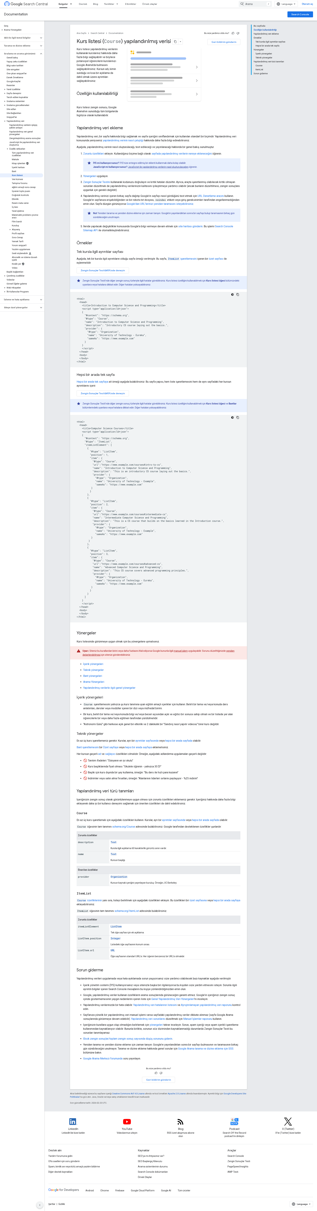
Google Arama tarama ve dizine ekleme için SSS (205, 1048)
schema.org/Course (123, 826)
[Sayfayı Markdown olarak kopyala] (175, 41)
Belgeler (63, 3)
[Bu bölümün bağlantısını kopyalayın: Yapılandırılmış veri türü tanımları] (137, 791)
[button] (21, 30)
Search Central (35, 4)
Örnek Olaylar (145, 1177)
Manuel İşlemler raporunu (197, 1018)
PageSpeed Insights (238, 1166)
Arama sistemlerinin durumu (153, 1166)
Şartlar (51, 1204)
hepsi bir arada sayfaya (138, 747)
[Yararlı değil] (237, 33)
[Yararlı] (232, 33)
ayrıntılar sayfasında (146, 740)
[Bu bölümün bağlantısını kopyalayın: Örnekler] (95, 243)
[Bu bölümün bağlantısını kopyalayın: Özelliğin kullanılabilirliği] (80, 99)
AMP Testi (233, 1172)
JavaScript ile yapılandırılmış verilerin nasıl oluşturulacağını (158, 167)
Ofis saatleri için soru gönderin (64, 1161)
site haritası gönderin (190, 226)
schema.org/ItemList (127, 911)
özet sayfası (216, 258)
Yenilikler (109, 3)
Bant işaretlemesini (88, 747)
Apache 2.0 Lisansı (177, 1093)
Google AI (166, 1190)
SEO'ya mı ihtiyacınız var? (151, 1156)
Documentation (16, 14)
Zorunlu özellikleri (93, 153)
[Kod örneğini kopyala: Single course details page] (237, 294)
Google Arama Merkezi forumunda (103, 1058)
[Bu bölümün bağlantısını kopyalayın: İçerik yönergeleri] (107, 698)
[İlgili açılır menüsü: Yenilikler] (118, 4)
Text (113, 842)
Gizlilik (61, 1204)
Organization (119, 876)
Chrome (104, 1190)
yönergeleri (156, 1024)
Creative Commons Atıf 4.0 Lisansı (128, 1093)
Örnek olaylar (149, 3)
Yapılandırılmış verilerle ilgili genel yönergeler (109, 687)
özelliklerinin (89, 900)
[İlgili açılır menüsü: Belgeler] (72, 4)
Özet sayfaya (110, 747)
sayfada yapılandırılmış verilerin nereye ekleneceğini (182, 153)
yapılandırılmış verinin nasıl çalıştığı (123, 140)
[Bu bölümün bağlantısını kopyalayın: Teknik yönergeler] (107, 734)
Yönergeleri (89, 176)
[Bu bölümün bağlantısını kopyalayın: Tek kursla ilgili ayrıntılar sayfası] (127, 252)
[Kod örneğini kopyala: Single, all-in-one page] (237, 417)
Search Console (300, 14)
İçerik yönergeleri (93, 664)
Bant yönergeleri (92, 675)
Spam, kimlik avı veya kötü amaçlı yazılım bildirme (74, 1166)
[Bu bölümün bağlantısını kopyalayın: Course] (90, 813)
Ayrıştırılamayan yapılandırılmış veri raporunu (206, 1005)
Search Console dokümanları (153, 1172)
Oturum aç (307, 4)
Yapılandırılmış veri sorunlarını (148, 1018)
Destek (83, 3)
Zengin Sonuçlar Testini (96, 182)
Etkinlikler (130, 3)
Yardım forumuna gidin (60, 1156)
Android (90, 1190)
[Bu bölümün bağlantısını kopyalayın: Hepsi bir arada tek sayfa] (118, 375)
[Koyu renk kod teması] (232, 294)
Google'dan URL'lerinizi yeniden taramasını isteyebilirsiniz (160, 203)
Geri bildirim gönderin (223, 41)
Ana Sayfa (81, 33)
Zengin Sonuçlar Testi (239, 1161)
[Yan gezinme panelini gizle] (39, 1205)
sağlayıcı (110, 753)
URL (113, 950)
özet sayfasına (198, 900)
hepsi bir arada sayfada (178, 740)
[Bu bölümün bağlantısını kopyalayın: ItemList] (94, 894)
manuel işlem (181, 651)
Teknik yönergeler (93, 670)
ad (99, 753)
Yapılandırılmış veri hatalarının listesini (155, 1005)
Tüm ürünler (184, 1190)
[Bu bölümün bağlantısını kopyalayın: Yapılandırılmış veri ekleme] (127, 128)
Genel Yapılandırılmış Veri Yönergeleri (172, 999)
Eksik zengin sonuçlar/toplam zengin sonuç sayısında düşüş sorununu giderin (127, 1038)
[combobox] (255, 4)
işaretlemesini (182, 258)
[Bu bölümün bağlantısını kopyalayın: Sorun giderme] (106, 970)
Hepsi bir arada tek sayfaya (92, 381)
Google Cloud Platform (143, 1190)
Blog (95, 3)
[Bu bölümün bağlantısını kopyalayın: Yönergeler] (99, 633)
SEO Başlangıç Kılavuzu (150, 1161)
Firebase (119, 1190)
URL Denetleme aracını (211, 196)
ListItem (116, 926)
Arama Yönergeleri (93, 681)
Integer (116, 938)
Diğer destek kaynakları (60, 1172)
